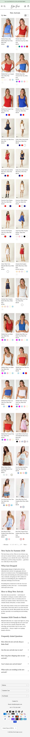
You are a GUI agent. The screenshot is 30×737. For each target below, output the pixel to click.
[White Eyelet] (9, 475)
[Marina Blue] (8, 46)
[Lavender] (22, 236)
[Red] (27, 46)
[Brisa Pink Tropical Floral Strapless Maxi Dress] (22, 520)
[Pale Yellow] (2, 80)
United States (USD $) (8, 728)
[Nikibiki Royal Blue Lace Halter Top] (22, 322)
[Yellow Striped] (17, 271)
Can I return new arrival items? (11, 664)
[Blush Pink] (10, 80)
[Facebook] (10, 712)
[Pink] (19, 236)
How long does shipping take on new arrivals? (13, 657)
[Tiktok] (22, 712)
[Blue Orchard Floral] (27, 441)
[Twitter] (7, 712)
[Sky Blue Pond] (26, 473)
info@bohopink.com (17, 704)
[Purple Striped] (22, 271)
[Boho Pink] (15, 6)
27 (21, 544)
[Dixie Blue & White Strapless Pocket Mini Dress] (7, 520)
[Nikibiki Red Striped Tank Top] (7, 97)
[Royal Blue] (6, 115)
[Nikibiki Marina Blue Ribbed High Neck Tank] (7, 27)
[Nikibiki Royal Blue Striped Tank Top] (22, 97)
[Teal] (19, 46)
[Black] (24, 236)
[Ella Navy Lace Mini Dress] (7, 128)
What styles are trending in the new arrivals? (12, 671)
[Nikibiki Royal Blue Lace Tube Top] (7, 389)
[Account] (24, 6)
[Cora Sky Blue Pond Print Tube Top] (22, 456)
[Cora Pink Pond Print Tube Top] (7, 488)
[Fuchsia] (22, 46)
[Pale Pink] (5, 80)
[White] (7, 80)
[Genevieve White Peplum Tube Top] (22, 189)
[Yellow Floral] (12, 475)
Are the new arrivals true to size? (12, 650)
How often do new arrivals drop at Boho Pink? (12, 643)
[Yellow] (17, 46)
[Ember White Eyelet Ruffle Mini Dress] (22, 128)
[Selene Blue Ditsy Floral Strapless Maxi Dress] (22, 488)
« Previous (5, 544)
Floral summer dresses (6, 569)
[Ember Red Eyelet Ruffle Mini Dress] (7, 158)
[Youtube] (13, 712)
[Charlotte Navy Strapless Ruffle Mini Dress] (7, 287)
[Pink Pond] (23, 473)
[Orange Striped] (19, 271)
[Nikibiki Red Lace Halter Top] (7, 322)
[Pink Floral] (6, 475)
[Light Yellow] (27, 81)
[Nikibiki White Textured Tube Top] (22, 389)
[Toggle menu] (2, 6)
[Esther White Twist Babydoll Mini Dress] (7, 252)
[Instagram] (16, 712)
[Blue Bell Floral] (23, 507)
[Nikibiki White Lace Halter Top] (7, 356)
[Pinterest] (19, 712)
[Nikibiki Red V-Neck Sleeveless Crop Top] (22, 27)
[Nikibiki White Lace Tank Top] (22, 287)
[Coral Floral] (23, 539)
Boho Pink (13, 732)
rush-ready (18, 571)
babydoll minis (23, 573)
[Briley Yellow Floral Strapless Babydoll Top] (7, 456)
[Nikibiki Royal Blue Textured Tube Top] (22, 62)
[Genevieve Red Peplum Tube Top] (7, 219)
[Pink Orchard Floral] (25, 441)
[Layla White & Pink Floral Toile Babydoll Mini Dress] (22, 422)
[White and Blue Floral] (22, 441)
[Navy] (8, 145)
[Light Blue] (13, 80)
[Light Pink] (24, 81)
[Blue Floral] (4, 475)
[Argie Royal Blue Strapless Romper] (22, 219)
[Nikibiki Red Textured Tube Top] (7, 422)
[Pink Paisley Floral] (21, 507)
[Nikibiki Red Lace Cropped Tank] (7, 62)
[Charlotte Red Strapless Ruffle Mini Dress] (22, 252)
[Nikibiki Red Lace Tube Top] (22, 356)
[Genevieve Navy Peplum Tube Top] (7, 189)
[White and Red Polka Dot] (17, 236)
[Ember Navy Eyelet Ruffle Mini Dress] (22, 158)
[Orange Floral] (21, 473)
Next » (25, 544)
